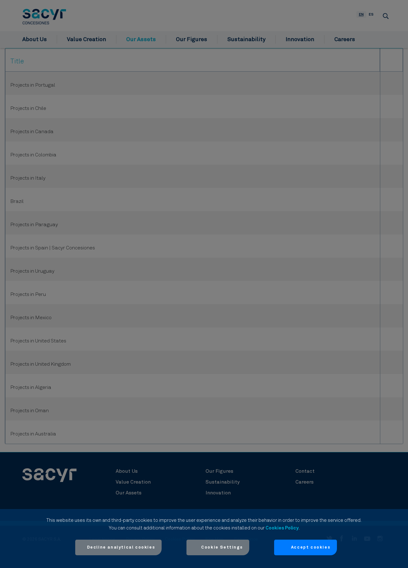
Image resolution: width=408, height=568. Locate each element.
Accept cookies (310, 547)
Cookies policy (282, 528)
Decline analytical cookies (121, 547)
